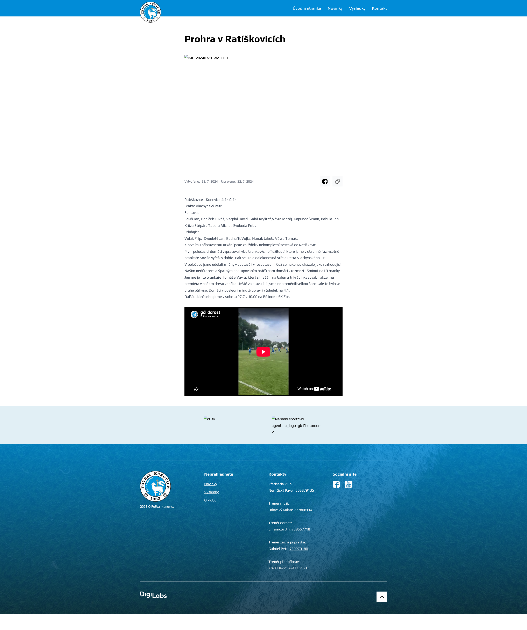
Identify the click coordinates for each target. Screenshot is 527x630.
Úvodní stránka (307, 8)
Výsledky (357, 8)
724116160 (297, 568)
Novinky (335, 8)
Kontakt (379, 8)
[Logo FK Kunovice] (150, 12)
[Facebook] (325, 181)
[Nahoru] (382, 597)
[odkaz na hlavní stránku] (155, 486)
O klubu (210, 500)
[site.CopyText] (337, 181)
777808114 (303, 510)
